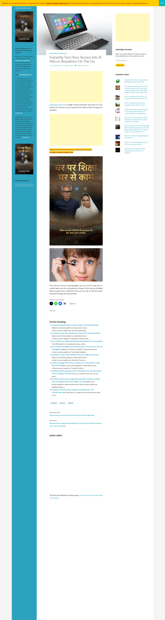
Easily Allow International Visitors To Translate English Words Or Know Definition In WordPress (136, 111)
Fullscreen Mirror (56, 105)
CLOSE (162, 3)
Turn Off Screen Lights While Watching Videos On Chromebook (77, 341)
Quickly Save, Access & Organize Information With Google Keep (72, 414)
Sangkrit (69, 65)
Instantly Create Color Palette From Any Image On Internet (75, 355)
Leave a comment (82, 65)
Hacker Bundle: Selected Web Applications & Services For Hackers (135, 151)
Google (62, 403)
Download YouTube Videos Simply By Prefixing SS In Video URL (136, 81)
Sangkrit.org (25, 137)
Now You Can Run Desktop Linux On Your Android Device (136, 143)
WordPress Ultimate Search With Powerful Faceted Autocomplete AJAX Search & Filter (136, 120)
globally (23, 3)
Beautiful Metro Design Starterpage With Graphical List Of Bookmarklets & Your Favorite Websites (76, 423)
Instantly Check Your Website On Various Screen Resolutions (76, 333)
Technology (62, 53)
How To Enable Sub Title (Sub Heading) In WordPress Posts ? (135, 104)
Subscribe (120, 65)
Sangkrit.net (18, 113)
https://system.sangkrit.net (23, 60)
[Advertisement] (76, 86)
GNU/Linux (53, 53)
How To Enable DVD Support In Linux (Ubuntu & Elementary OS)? (136, 97)
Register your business (11, 3)
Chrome (54, 403)
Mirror (70, 403)
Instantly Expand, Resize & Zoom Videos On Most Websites (75, 325)
